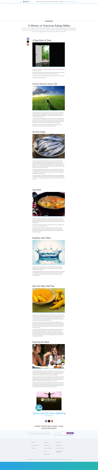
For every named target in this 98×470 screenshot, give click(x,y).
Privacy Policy (59, 442)
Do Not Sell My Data (60, 448)
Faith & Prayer (43, 1)
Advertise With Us (35, 445)
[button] (77, 1)
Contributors (46, 445)
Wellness (49, 1)
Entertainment (55, 1)
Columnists (46, 442)
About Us (33, 442)
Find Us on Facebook (48, 448)
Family (61, 1)
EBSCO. (45, 77)
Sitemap (45, 451)
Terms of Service (59, 445)
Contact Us (33, 448)
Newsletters (67, 1)
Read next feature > (49, 415)
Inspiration (38, 1)
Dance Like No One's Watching (49, 413)
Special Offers (72, 1)
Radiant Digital (47, 454)
